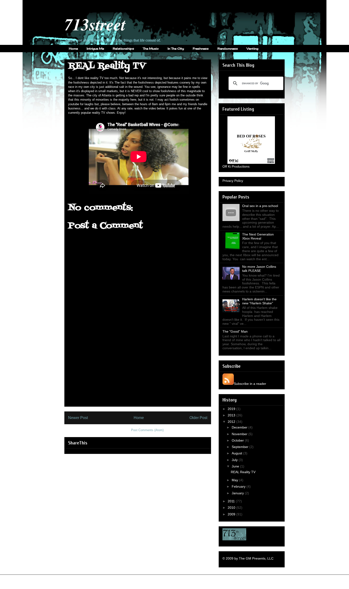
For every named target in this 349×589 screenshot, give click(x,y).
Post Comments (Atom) (147, 430)
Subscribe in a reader (250, 384)
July (235, 460)
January (238, 493)
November (240, 434)
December (240, 427)
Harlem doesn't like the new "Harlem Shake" (259, 301)
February (239, 486)
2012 (232, 422)
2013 (232, 415)
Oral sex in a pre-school (260, 206)
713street (95, 24)
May (235, 480)
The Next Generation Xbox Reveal (258, 236)
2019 (232, 409)
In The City (176, 48)
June (236, 466)
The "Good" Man (235, 331)
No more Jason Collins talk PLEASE (259, 269)
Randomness (227, 48)
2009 (232, 514)
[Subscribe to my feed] (228, 384)
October (238, 440)
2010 (232, 507)
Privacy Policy (232, 181)
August (237, 453)
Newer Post (78, 418)
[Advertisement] (137, 373)
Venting (252, 48)
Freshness (201, 48)
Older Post (198, 418)
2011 (232, 501)
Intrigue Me (95, 48)
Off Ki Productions (236, 166)
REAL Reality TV (243, 472)
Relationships (123, 48)
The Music (151, 48)
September (240, 447)
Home (73, 48)
